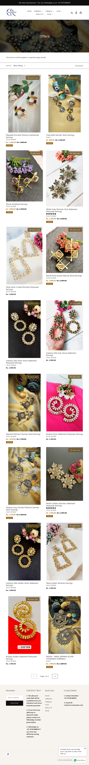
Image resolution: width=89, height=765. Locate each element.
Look (47, 705)
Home (47, 696)
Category (48, 702)
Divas (47, 711)
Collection (48, 699)
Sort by (8, 65)
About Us (48, 708)
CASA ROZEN (67, 760)
